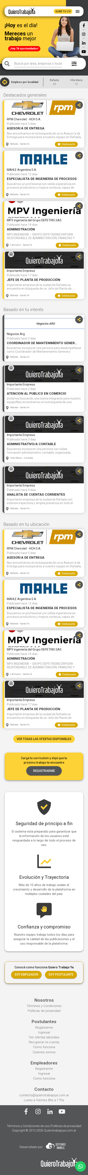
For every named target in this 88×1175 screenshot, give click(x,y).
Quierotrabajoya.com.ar (60, 1130)
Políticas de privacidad (44, 1011)
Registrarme (44, 1027)
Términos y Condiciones (44, 1006)
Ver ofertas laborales (44, 1037)
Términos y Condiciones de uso (28, 1126)
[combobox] (38, 63)
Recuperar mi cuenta (44, 1042)
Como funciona (44, 1047)
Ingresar (44, 1032)
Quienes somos (44, 1052)
